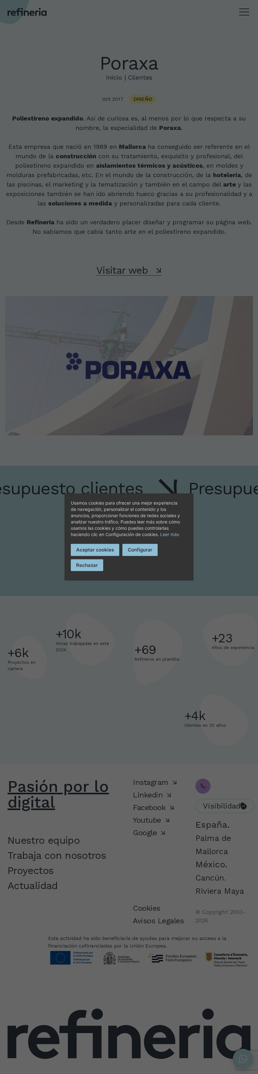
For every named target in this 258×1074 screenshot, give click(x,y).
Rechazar (87, 565)
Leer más (169, 534)
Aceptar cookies (95, 550)
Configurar (140, 550)
